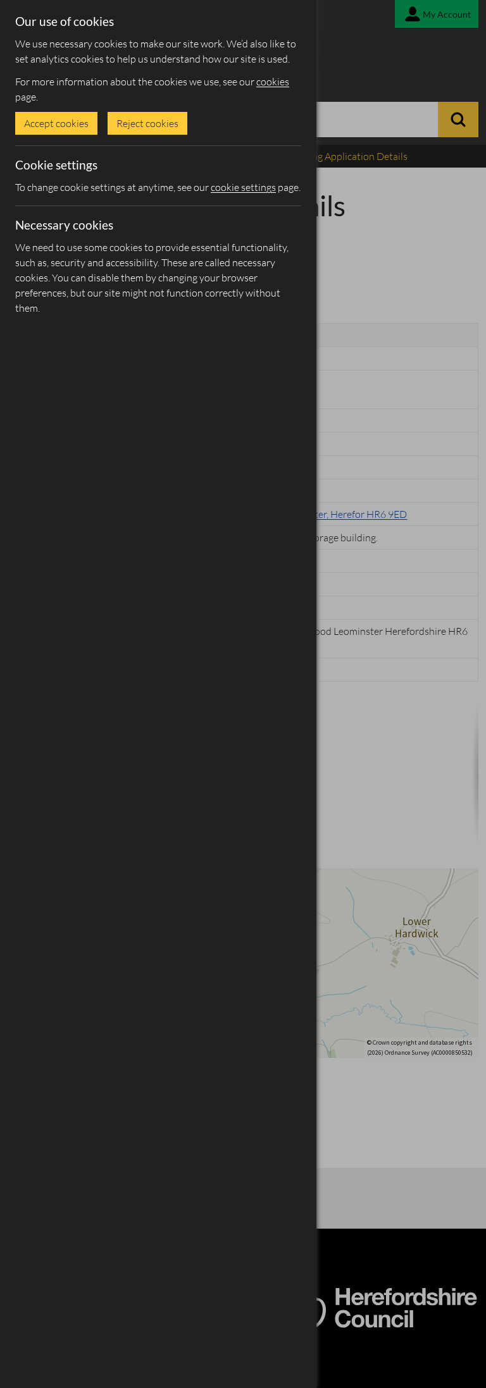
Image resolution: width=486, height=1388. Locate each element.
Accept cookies (56, 123)
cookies (272, 81)
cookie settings (243, 187)
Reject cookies (147, 123)
